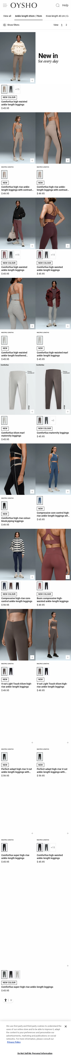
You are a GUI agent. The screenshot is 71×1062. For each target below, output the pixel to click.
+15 (17, 89)
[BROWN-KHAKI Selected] (40, 420)
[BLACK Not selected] (17, 586)
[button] (11, 1000)
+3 (53, 420)
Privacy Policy (14, 1042)
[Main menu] (5, 5)
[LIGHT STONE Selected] (4, 174)
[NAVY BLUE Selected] (4, 586)
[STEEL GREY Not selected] (11, 89)
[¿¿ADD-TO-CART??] (32, 80)
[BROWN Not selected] (11, 586)
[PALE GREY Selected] (4, 340)
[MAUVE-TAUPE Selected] (4, 254)
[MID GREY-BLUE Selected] (40, 500)
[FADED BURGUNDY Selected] (40, 586)
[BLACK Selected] (4, 505)
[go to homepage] (24, 5)
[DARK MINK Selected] (4, 89)
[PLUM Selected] (40, 254)
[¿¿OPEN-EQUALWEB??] (8, 1000)
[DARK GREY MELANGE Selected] (4, 982)
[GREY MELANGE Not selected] (17, 982)
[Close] (65, 1026)
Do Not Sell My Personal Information (35, 1053)
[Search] (58, 5)
